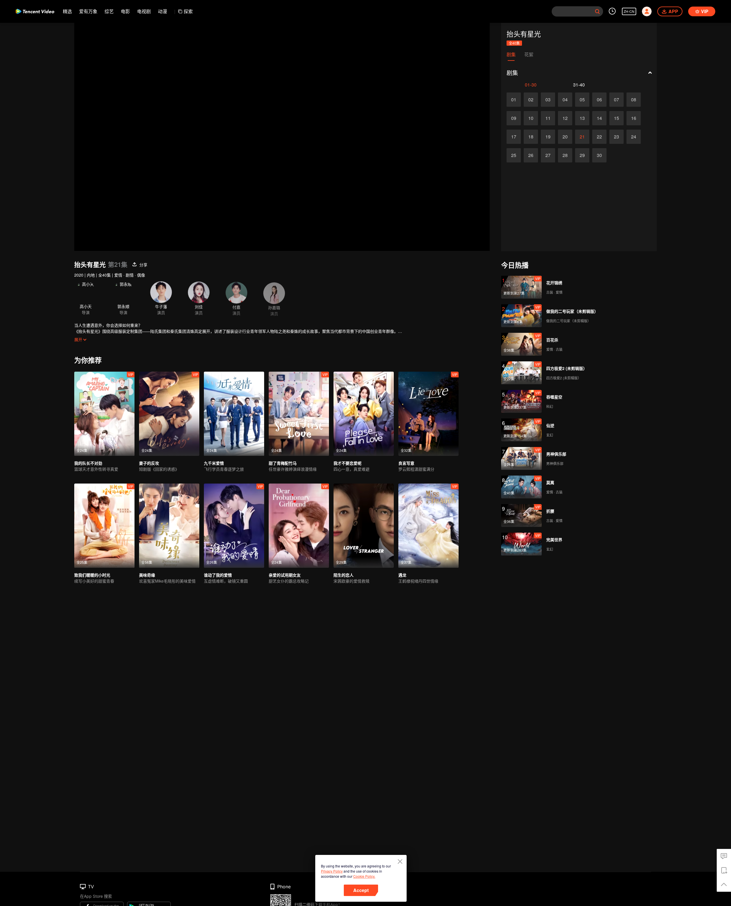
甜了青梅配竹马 (283, 463)
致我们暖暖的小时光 (92, 575)
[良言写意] (428, 414)
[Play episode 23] (616, 137)
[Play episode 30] (599, 155)
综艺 (109, 11)
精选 (67, 11)
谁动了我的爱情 (218, 575)
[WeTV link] (35, 11)
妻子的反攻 (149, 463)
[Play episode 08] (633, 99)
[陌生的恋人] (364, 526)
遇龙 (402, 575)
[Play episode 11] (548, 118)
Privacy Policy (332, 871)
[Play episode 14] (599, 118)
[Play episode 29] (582, 155)
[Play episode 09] (514, 118)
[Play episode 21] (582, 137)
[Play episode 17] (514, 137)
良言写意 (406, 463)
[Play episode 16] (633, 118)
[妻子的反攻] (169, 414)
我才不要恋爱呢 (348, 463)
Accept (361, 890)
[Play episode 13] (582, 118)
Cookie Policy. (364, 876)
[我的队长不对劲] (104, 414)
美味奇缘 (147, 575)
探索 (188, 11)
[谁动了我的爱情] (234, 526)
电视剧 (144, 11)
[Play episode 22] (599, 137)
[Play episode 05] (582, 99)
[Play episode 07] (616, 99)
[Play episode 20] (565, 137)
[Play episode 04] (565, 99)
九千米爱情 (214, 463)
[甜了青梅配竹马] (299, 414)
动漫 (162, 11)
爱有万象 (88, 11)
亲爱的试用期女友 (285, 575)
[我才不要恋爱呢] (364, 414)
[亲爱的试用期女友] (299, 526)
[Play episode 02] (531, 99)
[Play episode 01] (514, 99)
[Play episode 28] (565, 155)
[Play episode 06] (599, 99)
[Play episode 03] (548, 99)
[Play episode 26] (531, 155)
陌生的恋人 (344, 575)
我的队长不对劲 (88, 463)
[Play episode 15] (616, 118)
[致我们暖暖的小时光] (104, 526)
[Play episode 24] (633, 137)
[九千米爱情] (234, 414)
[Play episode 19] (548, 137)
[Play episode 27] (548, 155)
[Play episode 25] (514, 155)
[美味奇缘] (169, 526)
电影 (125, 11)
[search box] (597, 11)
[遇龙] (428, 526)
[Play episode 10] (531, 118)
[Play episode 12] (565, 118)
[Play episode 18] (531, 137)
